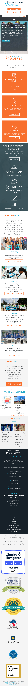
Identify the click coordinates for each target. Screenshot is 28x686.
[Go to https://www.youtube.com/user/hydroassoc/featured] (20, 456)
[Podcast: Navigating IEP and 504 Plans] (7, 400)
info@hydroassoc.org (15, 488)
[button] (14, 9)
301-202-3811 (15, 480)
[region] (14, 37)
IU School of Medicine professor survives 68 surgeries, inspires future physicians (7, 437)
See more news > (20, 448)
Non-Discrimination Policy (13, 682)
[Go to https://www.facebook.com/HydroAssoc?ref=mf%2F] (6, 456)
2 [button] (11, 52)
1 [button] (9, 52)
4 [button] (16, 52)
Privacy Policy (7, 682)
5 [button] (18, 52)
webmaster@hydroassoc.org (13, 684)
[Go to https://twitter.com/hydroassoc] (10, 456)
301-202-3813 (16, 486)
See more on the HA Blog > (17, 415)
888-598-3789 (15, 483)
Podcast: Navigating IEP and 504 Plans (7, 407)
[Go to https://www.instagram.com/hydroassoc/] (13, 456)
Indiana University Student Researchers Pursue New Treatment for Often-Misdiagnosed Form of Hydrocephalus (20, 439)
